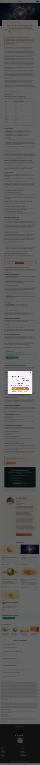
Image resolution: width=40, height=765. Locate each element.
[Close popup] (31, 372)
